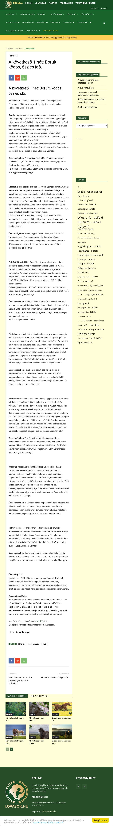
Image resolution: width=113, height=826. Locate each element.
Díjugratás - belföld (90, 217)
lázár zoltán (83, 325)
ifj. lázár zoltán (83, 286)
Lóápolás (54, 22)
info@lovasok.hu (49, 811)
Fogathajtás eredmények (90, 255)
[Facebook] (78, 786)
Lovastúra (67, 22)
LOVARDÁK (40, 3)
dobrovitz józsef (85, 200)
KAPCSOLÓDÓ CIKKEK (16, 696)
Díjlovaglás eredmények (87, 213)
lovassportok (83, 303)
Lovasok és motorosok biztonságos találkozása (88, 93)
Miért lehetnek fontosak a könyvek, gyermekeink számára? (20, 680)
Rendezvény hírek (27, 14)
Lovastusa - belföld (84, 316)
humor (95, 277)
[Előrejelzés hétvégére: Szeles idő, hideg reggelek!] (16, 731)
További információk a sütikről (48, 822)
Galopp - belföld (87, 259)
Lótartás (41, 14)
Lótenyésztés (86, 14)
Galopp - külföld (86, 263)
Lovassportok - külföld (87, 312)
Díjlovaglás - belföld (87, 204)
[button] (104, 23)
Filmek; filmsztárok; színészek (89, 238)
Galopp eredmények (87, 268)
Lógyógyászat (56, 14)
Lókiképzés (71, 14)
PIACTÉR (53, 3)
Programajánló (96, 329)
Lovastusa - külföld (85, 321)
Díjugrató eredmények (85, 227)
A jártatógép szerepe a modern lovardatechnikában (91, 100)
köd (29, 644)
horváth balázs (84, 272)
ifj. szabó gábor (96, 285)
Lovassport (10, 14)
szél (44, 644)
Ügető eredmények (85, 343)
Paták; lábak (82, 329)
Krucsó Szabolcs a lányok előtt (55, 677)
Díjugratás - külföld (89, 221)
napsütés (36, 644)
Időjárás (18, 48)
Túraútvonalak (83, 338)
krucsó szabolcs (95, 290)
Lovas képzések (42, 22)
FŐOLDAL (18, 3)
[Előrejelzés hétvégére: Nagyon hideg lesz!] (62, 731)
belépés (94, 8)
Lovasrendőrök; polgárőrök (87, 299)
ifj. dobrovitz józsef (85, 281)
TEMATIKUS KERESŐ (85, 3)
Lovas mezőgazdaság (14, 31)
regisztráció (103, 8)
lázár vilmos (99, 321)
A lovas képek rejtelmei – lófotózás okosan (88, 81)
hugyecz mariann (84, 277)
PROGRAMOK (66, 3)
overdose (94, 325)
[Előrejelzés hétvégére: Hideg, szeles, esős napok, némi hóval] (16, 709)
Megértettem (100, 820)
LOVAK (28, 3)
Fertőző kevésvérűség (86, 233)
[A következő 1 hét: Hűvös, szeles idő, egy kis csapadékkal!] (39, 731)
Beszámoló (84, 196)
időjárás (21, 644)
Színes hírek (86, 333)
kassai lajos (82, 290)
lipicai (80, 294)
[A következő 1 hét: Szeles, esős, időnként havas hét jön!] (39, 709)
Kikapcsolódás (31, 31)
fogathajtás (82, 242)
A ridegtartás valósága (87, 107)
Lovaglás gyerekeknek (93, 294)
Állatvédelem (28, 22)
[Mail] (84, 786)
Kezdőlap (9, 48)
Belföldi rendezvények (90, 191)
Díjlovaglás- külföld (86, 209)
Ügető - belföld (96, 338)
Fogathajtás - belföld (90, 246)
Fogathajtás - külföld (88, 250)
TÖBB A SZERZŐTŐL (38, 696)
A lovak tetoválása (86, 88)
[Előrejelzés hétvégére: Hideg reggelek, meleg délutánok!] (62, 709)
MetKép (40, 621)
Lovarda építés (83, 22)
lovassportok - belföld (88, 307)
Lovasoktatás (11, 22)
